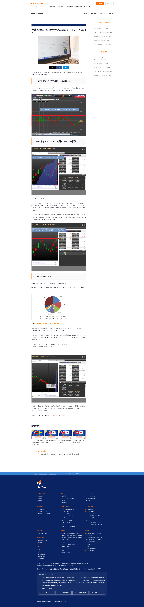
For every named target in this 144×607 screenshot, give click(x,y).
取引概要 (64, 502)
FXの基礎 (93, 13)
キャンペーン (61, 6)
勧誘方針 (64, 542)
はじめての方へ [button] (87, 6)
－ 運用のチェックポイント (69, 518)
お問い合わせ (89, 509)
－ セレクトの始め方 (67, 515)
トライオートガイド (67, 520)
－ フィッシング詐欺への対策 (94, 524)
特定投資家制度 (66, 552)
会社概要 (40, 496)
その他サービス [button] (52, 6)
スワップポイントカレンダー (69, 498)
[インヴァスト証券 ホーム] (37, 3)
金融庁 (88, 546)
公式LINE (40, 552)
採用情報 (40, 500)
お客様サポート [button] (78, 6)
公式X (39, 550)
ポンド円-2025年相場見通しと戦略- (102, 67)
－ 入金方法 (65, 513)
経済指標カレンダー (43, 540)
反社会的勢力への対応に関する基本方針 (72, 535)
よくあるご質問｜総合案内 (93, 515)
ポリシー (63, 530)
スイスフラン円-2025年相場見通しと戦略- (103, 71)
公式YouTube (41, 556)
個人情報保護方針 (66, 546)
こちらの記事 (53, 415)
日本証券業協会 (90, 550)
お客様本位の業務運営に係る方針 (70, 533)
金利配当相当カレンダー (92, 498)
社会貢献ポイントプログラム (45, 513)
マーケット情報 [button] (69, 6)
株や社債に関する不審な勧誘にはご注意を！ (94, 534)
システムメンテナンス (92, 513)
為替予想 (111, 13)
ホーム (85, 13)
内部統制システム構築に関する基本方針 (72, 537)
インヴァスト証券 (41, 493)
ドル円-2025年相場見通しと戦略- (101, 63)
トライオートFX (34, 6)
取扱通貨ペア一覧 (66, 496)
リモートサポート (90, 511)
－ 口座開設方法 (66, 511)
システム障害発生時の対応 (69, 544)
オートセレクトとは (67, 524)
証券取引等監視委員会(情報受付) (94, 539)
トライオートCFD (43, 6)
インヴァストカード (43, 511)
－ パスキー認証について (93, 522)
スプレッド (65, 500)
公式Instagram (42, 558)
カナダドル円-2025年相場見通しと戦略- (103, 75)
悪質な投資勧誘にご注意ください (94, 537)
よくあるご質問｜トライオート (94, 518)
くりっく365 (41, 509)
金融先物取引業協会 (91, 548)
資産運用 (102, 13)
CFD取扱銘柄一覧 (91, 496)
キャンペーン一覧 (42, 533)
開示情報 (40, 498)
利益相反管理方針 (66, 539)
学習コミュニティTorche (68, 526)
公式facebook (41, 554)
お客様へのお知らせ (91, 520)
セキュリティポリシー (67, 550)
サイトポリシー (66, 548)
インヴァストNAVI (43, 473)
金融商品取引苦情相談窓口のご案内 (93, 543)
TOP (35, 473)
